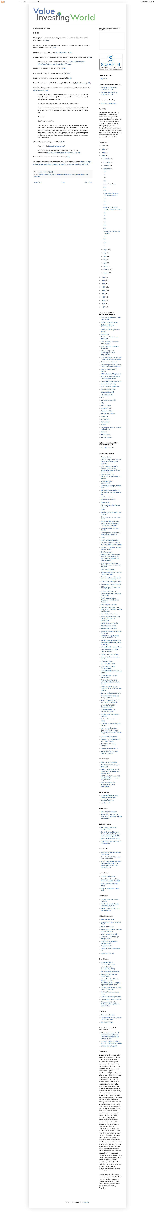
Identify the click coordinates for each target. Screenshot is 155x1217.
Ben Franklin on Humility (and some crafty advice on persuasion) (110, 618)
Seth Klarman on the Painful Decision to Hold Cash (110, 905)
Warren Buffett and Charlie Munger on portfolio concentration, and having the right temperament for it (110, 982)
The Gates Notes (106, 437)
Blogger (86, 1202)
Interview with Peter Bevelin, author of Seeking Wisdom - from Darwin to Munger (110, 523)
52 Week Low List (106, 395)
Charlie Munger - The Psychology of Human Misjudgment (108, 353)
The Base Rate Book (107, 927)
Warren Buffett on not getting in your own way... (112, 208)
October (106, 165)
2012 (103, 290)
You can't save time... (109, 184)
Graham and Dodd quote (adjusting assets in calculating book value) (111, 593)
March (105, 266)
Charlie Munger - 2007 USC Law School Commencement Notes (111, 358)
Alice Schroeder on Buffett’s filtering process (110, 651)
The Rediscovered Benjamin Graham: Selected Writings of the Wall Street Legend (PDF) (110, 834)
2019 (103, 149)
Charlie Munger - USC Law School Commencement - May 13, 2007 (110, 565)
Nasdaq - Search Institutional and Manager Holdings (110, 377)
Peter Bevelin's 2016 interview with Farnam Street (110, 858)
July (104, 253)
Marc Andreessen (69, 174)
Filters (103, 537)
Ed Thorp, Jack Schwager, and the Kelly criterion (110, 588)
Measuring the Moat (107, 919)
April (105, 263)
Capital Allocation (106, 946)
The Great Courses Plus (108, 400)
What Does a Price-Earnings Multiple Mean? (110, 938)
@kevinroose (81, 83)
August (105, 250)
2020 (103, 146)
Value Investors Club (107, 392)
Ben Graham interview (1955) (110, 839)
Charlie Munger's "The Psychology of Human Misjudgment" (108, 784)
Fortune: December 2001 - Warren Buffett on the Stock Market (110, 682)
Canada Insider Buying (108, 389)
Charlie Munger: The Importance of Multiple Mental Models (111, 476)
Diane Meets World (107, 448)
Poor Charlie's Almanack (109, 362)
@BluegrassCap (61, 52)
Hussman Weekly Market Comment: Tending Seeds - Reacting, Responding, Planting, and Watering (111, 731)
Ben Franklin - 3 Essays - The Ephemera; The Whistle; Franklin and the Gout (111, 609)
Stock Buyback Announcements (111, 381)
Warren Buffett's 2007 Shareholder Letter (108, 706)
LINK (47, 40)
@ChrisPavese (38, 90)
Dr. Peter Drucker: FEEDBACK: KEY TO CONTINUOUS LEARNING (111, 544)
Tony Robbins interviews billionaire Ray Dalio (110, 194)
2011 (103, 294)
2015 (103, 280)
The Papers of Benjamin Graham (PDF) (108, 828)
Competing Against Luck (56, 146)
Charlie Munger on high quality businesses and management (111, 578)
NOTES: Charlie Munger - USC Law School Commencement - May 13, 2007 (110, 778)
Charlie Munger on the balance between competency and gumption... (111, 462)
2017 (103, 156)
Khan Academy (106, 406)
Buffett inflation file (107, 800)
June (105, 256)
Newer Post (37, 182)
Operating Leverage (107, 953)
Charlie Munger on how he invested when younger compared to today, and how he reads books (110, 469)
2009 (103, 300)
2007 (103, 307)
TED (102, 397)
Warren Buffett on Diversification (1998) (108, 968)
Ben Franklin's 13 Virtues (109, 605)
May (105, 260)
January (106, 273)
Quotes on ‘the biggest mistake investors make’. (111, 548)
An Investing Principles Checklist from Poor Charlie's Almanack (111, 366)
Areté (103, 510)
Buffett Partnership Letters (109, 322)
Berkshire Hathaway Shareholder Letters (107, 326)
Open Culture (105, 422)
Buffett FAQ (105, 334)
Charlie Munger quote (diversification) (108, 667)
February (106, 270)
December (107, 159)
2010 (103, 297)
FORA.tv (103, 424)
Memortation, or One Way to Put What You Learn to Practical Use (111, 492)
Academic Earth (106, 408)
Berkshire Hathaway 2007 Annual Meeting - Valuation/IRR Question (111, 688)
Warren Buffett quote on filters (111, 647)
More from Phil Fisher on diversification (109, 975)
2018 (103, 152)
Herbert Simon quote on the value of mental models (110, 637)
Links (104, 171)
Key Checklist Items (107, 497)
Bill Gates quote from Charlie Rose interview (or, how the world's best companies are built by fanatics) (110, 557)
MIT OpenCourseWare (108, 414)
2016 (103, 277)
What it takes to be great (109, 736)
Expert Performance (58, 174)
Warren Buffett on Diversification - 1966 (108, 662)
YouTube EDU (105, 419)
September (107, 169)
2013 (103, 287)
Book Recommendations (109, 103)
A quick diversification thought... (111, 584)
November (107, 162)
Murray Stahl (80, 174)
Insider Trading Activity (108, 384)
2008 (103, 304)
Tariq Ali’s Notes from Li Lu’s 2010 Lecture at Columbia (110, 701)
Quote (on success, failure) (109, 654)
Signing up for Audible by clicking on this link (109, 93)
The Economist (106, 434)
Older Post (88, 182)
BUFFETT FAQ (105, 803)
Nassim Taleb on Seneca (109, 626)
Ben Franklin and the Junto (109, 614)
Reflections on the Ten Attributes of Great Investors (111, 930)
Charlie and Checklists (108, 570)
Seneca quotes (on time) (109, 628)
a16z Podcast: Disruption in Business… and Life (63, 153)
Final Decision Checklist (108, 500)
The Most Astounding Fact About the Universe (109, 752)
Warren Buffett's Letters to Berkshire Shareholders (109, 796)
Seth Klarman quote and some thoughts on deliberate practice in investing (111, 642)
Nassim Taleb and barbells (109, 623)
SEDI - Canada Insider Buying (110, 387)
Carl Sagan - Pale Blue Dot (109, 748)
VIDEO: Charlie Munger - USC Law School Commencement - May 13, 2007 (110, 771)
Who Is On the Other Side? (109, 934)
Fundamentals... (106, 502)
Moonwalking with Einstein (109, 540)
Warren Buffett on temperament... (107, 482)
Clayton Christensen (45, 174)
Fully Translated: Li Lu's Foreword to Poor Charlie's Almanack (110, 600)
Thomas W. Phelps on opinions (111, 693)
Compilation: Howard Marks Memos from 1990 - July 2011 (110, 880)
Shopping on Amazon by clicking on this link (109, 88)
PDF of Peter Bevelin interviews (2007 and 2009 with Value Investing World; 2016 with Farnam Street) (111, 864)
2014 (103, 284)
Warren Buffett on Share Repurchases (109, 676)
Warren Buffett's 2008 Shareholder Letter (108, 711)
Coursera (104, 432)
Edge (102, 403)
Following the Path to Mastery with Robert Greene (110, 740)
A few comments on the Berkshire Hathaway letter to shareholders (110, 1004)
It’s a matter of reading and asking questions (110, 697)
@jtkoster (104, 79)
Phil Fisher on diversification (110, 972)
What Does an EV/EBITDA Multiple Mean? (109, 942)
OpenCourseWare (107, 411)
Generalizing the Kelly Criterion (111, 582)
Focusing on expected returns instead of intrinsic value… (110, 534)
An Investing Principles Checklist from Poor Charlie (111, 573)
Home (63, 182)
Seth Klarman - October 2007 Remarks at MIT (110, 909)
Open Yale (104, 416)
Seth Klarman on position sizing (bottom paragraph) (111, 988)
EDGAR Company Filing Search (111, 374)
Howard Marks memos (108, 876)
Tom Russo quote (106, 552)
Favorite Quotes (106, 457)
